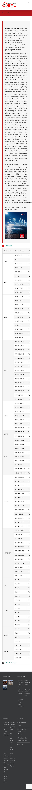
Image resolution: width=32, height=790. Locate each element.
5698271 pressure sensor (21, 691)
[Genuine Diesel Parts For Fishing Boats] (4, 687)
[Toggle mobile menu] (29, 2)
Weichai (20, 744)
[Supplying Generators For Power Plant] (10, 682)
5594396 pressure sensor (27, 682)
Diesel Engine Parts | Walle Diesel (22, 731)
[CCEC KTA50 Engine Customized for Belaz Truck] (4, 682)
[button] (16, 245)
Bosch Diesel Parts (22, 724)
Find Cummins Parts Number (22, 739)
